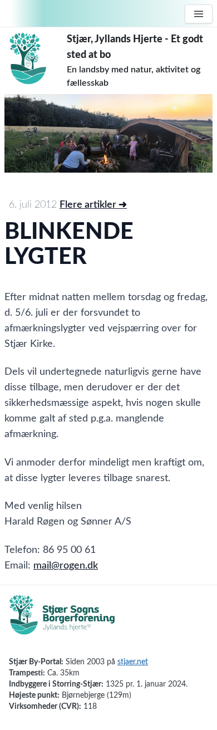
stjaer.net (132, 662)
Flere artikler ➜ (93, 205)
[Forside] (35, 58)
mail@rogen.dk (65, 566)
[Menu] (199, 13)
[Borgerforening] (62, 621)
